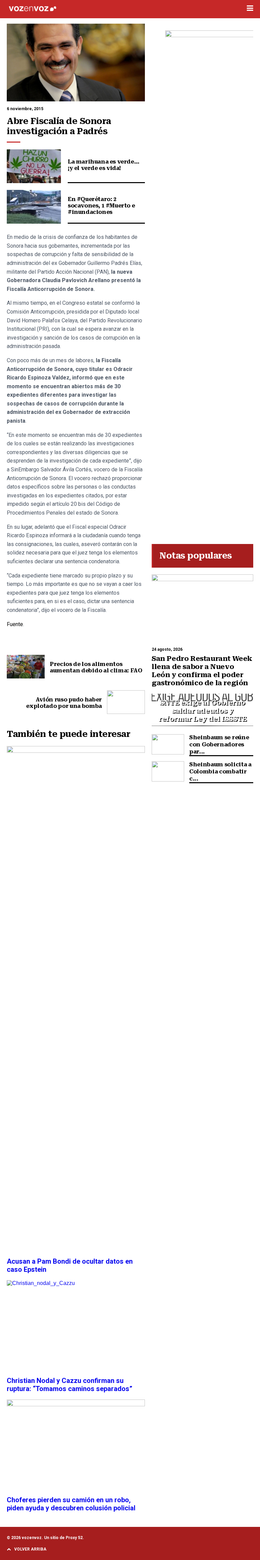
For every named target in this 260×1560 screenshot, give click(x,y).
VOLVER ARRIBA (30, 1549)
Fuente (15, 624)
